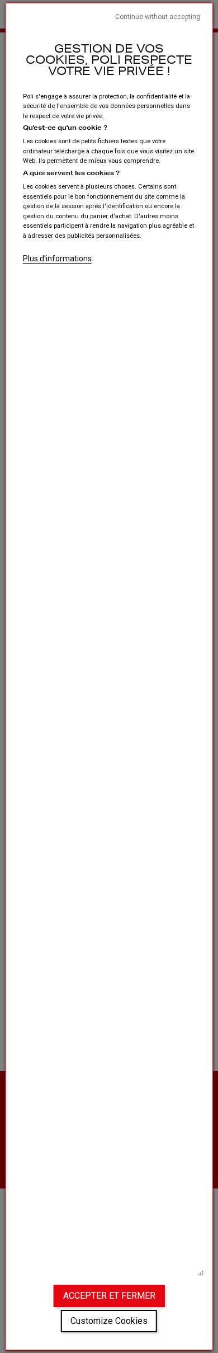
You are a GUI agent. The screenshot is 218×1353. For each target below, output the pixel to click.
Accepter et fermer (109, 1295)
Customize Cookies (109, 1321)
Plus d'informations (57, 258)
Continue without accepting (157, 17)
